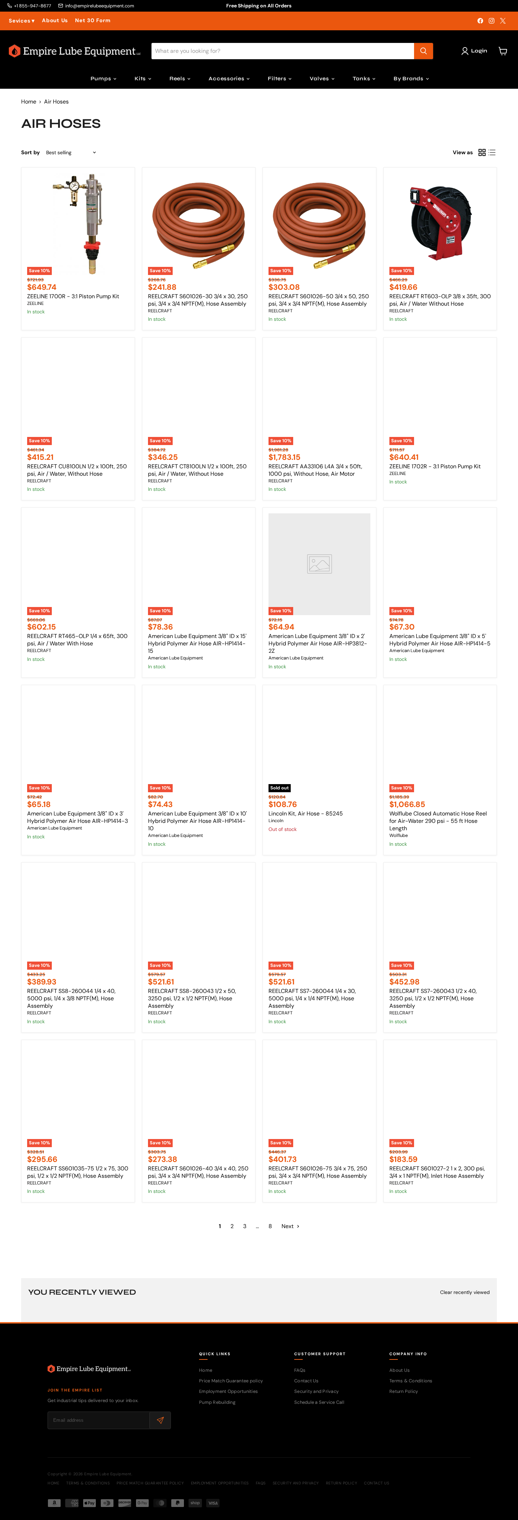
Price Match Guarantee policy (231, 1381)
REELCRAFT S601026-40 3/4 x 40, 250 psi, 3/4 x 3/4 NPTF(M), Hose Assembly (198, 1172)
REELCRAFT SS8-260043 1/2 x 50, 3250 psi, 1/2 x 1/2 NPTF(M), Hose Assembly (192, 998)
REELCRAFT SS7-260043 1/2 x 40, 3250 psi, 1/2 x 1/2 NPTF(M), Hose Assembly (433, 998)
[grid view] (482, 152)
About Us (55, 21)
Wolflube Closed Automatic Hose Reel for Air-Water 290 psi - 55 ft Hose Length (438, 821)
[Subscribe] (160, 1420)
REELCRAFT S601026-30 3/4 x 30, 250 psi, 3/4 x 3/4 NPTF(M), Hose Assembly (198, 300)
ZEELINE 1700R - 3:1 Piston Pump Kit (73, 296)
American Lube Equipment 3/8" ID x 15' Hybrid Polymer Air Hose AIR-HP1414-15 (197, 643)
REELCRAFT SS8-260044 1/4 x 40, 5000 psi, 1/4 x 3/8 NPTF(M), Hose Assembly (71, 998)
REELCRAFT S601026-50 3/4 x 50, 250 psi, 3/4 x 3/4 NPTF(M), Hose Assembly (319, 300)
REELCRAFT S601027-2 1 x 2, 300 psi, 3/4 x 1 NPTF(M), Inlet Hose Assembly (437, 1172)
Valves (320, 78)
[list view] (492, 152)
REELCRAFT (160, 311)
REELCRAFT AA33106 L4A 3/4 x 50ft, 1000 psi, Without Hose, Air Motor (315, 470)
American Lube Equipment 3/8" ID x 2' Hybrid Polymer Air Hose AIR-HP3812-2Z (318, 643)
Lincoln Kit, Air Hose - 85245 (306, 813)
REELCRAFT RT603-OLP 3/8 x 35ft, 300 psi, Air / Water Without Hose (440, 300)
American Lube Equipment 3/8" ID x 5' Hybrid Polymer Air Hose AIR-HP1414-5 (440, 639)
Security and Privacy (316, 1391)
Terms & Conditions (411, 1381)
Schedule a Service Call (319, 1402)
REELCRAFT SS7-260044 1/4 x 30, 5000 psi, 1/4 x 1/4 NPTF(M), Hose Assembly (312, 998)
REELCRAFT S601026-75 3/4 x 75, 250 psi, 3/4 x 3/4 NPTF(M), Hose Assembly (318, 1172)
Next (288, 1226)
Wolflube (398, 835)
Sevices (22, 21)
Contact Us (306, 1381)
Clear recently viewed (465, 1292)
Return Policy (403, 1391)
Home (28, 102)
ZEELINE (35, 303)
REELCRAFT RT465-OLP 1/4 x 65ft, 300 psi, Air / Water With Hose (77, 639)
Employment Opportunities (228, 1391)
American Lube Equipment (175, 658)
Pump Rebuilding (217, 1402)
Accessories (227, 78)
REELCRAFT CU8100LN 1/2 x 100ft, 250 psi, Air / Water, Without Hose (77, 470)
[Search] (423, 51)
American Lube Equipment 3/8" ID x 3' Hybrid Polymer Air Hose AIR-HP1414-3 (77, 817)
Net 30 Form (92, 21)
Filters (278, 78)
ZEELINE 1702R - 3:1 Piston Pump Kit (435, 466)
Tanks (362, 78)
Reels (178, 78)
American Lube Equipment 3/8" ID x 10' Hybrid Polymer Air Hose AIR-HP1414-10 (197, 821)
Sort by (30, 153)
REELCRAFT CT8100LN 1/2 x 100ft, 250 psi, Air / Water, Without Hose (197, 470)
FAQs (300, 1370)
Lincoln (276, 821)
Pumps (102, 78)
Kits (141, 78)
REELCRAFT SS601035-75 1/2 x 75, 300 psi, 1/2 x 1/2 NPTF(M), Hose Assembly (77, 1172)
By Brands (409, 78)
